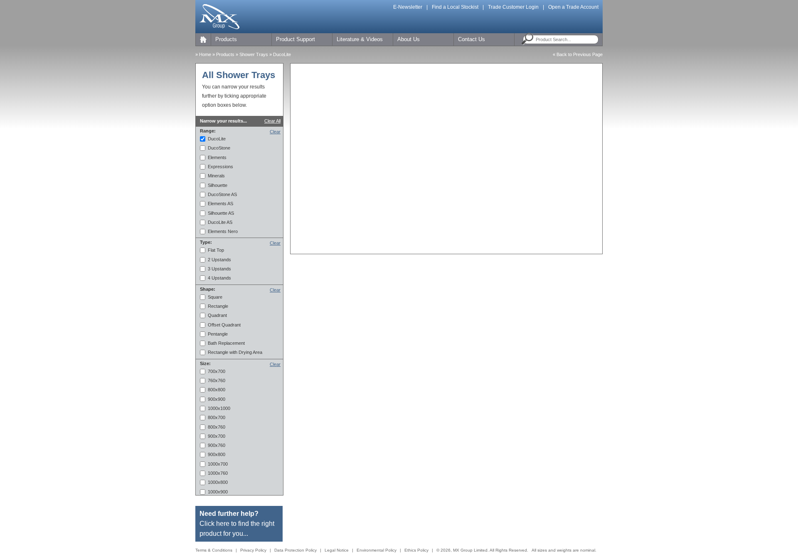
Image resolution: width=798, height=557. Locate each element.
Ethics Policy (416, 550)
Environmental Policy (377, 550)
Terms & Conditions (213, 550)
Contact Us (471, 39)
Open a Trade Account (573, 7)
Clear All (272, 120)
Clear (275, 131)
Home (205, 54)
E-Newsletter (407, 7)
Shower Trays (254, 54)
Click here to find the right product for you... (237, 523)
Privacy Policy (253, 550)
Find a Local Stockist (455, 7)
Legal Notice (337, 550)
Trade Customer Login (513, 7)
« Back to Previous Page (578, 54)
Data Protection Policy (295, 550)
